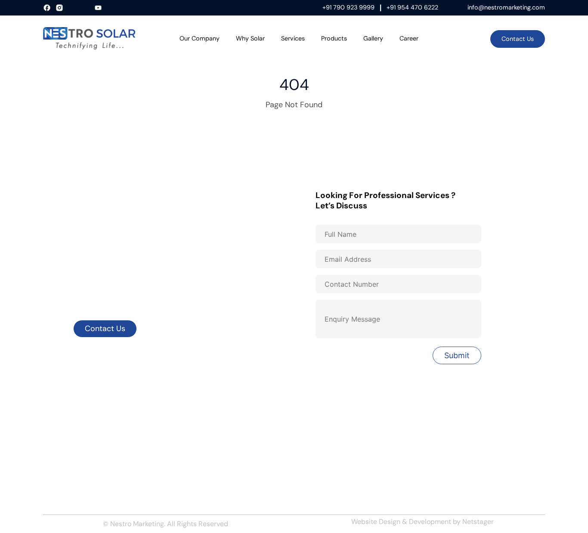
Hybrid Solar (318, 414)
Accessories (191, 459)
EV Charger (446, 459)
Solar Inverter (449, 414)
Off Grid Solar (320, 444)
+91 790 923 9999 (348, 7)
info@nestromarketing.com (506, 7)
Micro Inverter (322, 459)
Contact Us (517, 39)
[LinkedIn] (73, 8)
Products (334, 38)
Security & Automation (463, 444)
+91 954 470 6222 (412, 7)
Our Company (199, 38)
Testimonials (62, 489)
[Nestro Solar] (89, 38)
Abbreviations (193, 474)
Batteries (443, 474)
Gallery (373, 38)
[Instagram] (60, 8)
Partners (56, 474)
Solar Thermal (449, 429)
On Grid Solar (320, 429)
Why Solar (250, 38)
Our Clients (189, 414)
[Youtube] (99, 8)
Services (293, 38)
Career (408, 38)
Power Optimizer (325, 474)
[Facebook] (48, 8)
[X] (86, 8)
